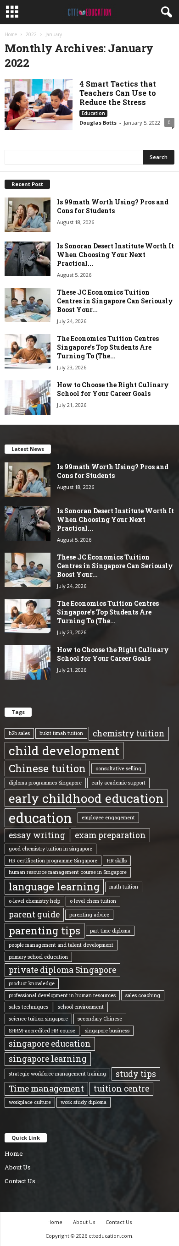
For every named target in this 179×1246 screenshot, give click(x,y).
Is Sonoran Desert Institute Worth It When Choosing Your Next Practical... (115, 255)
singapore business (107, 1030)
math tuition (123, 887)
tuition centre (121, 1088)
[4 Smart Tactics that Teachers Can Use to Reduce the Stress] (39, 104)
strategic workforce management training (57, 1073)
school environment (81, 1007)
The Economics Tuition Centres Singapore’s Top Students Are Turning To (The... (108, 347)
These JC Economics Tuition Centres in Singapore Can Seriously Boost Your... (115, 301)
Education (93, 113)
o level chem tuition (93, 901)
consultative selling (118, 768)
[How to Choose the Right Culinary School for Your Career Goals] (27, 397)
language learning (54, 886)
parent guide (34, 914)
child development (64, 750)
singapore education (50, 1043)
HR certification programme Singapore (53, 860)
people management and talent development (61, 945)
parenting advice (89, 914)
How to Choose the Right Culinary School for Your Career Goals (113, 389)
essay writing (37, 834)
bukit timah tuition (61, 733)
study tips (136, 1073)
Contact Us (20, 1181)
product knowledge (32, 983)
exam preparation (110, 834)
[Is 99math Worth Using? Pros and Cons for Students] (27, 215)
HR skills (117, 860)
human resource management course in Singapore (68, 872)
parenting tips (44, 930)
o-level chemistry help (34, 901)
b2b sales (19, 733)
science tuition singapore (38, 1018)
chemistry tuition (129, 733)
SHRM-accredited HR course (42, 1030)
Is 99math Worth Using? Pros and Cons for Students (112, 206)
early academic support (118, 782)
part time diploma (110, 931)
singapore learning (48, 1058)
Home (11, 34)
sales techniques (28, 1007)
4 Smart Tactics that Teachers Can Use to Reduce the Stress (117, 93)
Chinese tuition (47, 768)
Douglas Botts (98, 122)
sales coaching (142, 995)
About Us (18, 1167)
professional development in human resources (62, 995)
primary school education (38, 957)
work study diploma (83, 1102)
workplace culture (30, 1102)
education (40, 818)
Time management (46, 1088)
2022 (31, 34)
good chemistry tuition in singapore (50, 848)
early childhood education (86, 798)
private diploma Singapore (62, 969)
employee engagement (108, 817)
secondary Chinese (100, 1018)
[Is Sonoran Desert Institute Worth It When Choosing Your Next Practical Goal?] (27, 259)
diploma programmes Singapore (45, 782)
